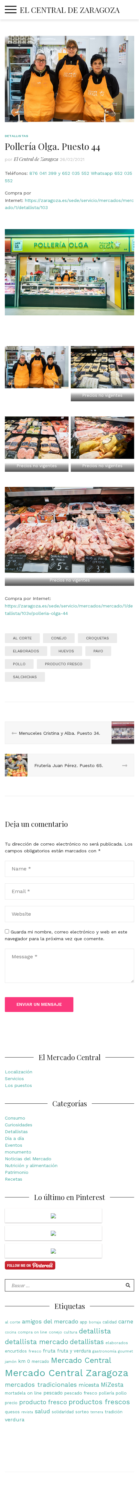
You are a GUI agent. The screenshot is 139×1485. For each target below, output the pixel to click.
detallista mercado (36, 1342)
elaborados (26, 651)
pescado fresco (80, 1392)
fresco (34, 1351)
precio (11, 1402)
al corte (22, 638)
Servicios (14, 1078)
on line (34, 1392)
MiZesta (112, 1384)
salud (42, 1411)
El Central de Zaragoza (70, 10)
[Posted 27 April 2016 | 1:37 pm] (53, 1233)
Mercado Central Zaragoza (66, 1372)
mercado (40, 1361)
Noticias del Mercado (28, 1158)
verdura (15, 1420)
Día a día (14, 1138)
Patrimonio (16, 1172)
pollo (19, 664)
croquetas (97, 638)
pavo (98, 651)
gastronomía (104, 1351)
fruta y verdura (74, 1351)
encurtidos (16, 1351)
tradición (114, 1411)
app (83, 1322)
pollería (106, 1393)
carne (125, 1321)
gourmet (125, 1351)
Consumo (15, 1118)
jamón (10, 1361)
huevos (66, 651)
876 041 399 (43, 173)
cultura (70, 1332)
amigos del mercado (50, 1321)
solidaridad (63, 1411)
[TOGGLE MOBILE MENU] (10, 10)
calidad (109, 1322)
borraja (95, 1322)
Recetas (13, 1179)
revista (27, 1412)
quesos (12, 1411)
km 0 (24, 1361)
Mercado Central (81, 1360)
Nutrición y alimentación (31, 1165)
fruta (49, 1351)
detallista (95, 1331)
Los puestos (18, 1085)
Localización (18, 1071)
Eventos (13, 1145)
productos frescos (99, 1402)
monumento (18, 1151)
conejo (59, 638)
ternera (97, 1412)
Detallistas (16, 136)
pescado (53, 1393)
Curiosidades (18, 1124)
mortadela (15, 1393)
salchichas (25, 677)
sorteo (82, 1411)
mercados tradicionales (41, 1384)
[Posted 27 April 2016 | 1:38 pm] (53, 1215)
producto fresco (63, 664)
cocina (10, 1332)
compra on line (32, 1332)
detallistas (87, 1342)
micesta (89, 1385)
